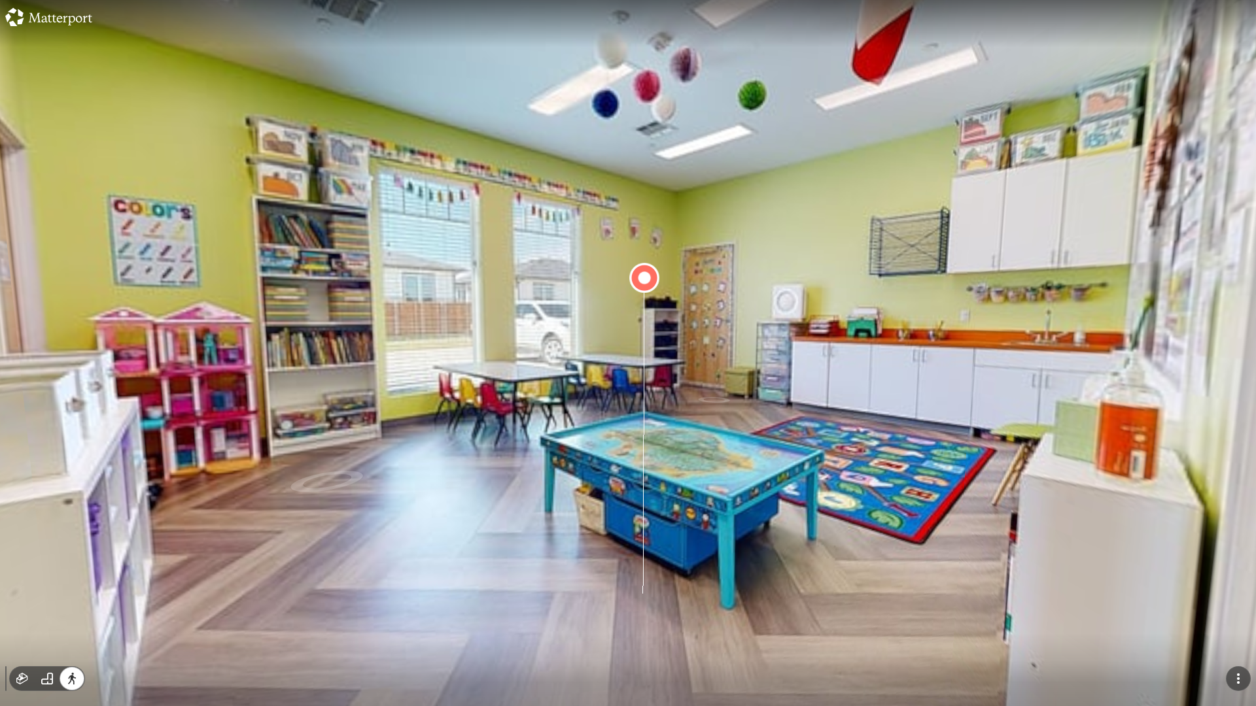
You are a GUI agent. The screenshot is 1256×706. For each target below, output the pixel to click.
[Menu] (1238, 678)
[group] (47, 678)
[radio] (22, 678)
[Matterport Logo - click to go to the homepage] (49, 17)
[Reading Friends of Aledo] (628, 353)
